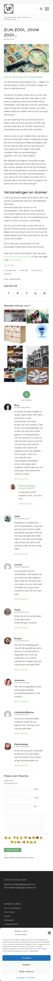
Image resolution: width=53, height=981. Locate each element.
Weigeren (26, 965)
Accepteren (26, 958)
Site (35, 806)
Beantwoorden (21, 479)
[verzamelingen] (26, 58)
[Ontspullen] (15, 334)
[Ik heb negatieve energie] (37, 330)
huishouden (14, 279)
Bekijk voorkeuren (26, 971)
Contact (7, 916)
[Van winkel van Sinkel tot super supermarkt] (37, 357)
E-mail (36, 798)
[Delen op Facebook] (8, 293)
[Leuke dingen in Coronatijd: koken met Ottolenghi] (15, 375)
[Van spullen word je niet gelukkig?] (15, 315)
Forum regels (9, 912)
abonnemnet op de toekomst (17, 256)
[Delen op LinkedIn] (35, 293)
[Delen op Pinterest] (26, 293)
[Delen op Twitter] (17, 293)
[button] (49, 933)
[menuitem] (39, 9)
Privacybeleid (30, 977)
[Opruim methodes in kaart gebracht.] (15, 357)
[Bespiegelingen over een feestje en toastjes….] (37, 376)
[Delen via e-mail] (44, 293)
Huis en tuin (9, 39)
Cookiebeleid (21, 977)
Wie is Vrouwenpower (12, 908)
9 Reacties (23, 270)
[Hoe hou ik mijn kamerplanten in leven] (37, 316)
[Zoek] (39, 9)
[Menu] (45, 9)
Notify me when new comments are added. (19, 857)
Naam (36, 789)
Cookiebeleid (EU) (11, 924)
